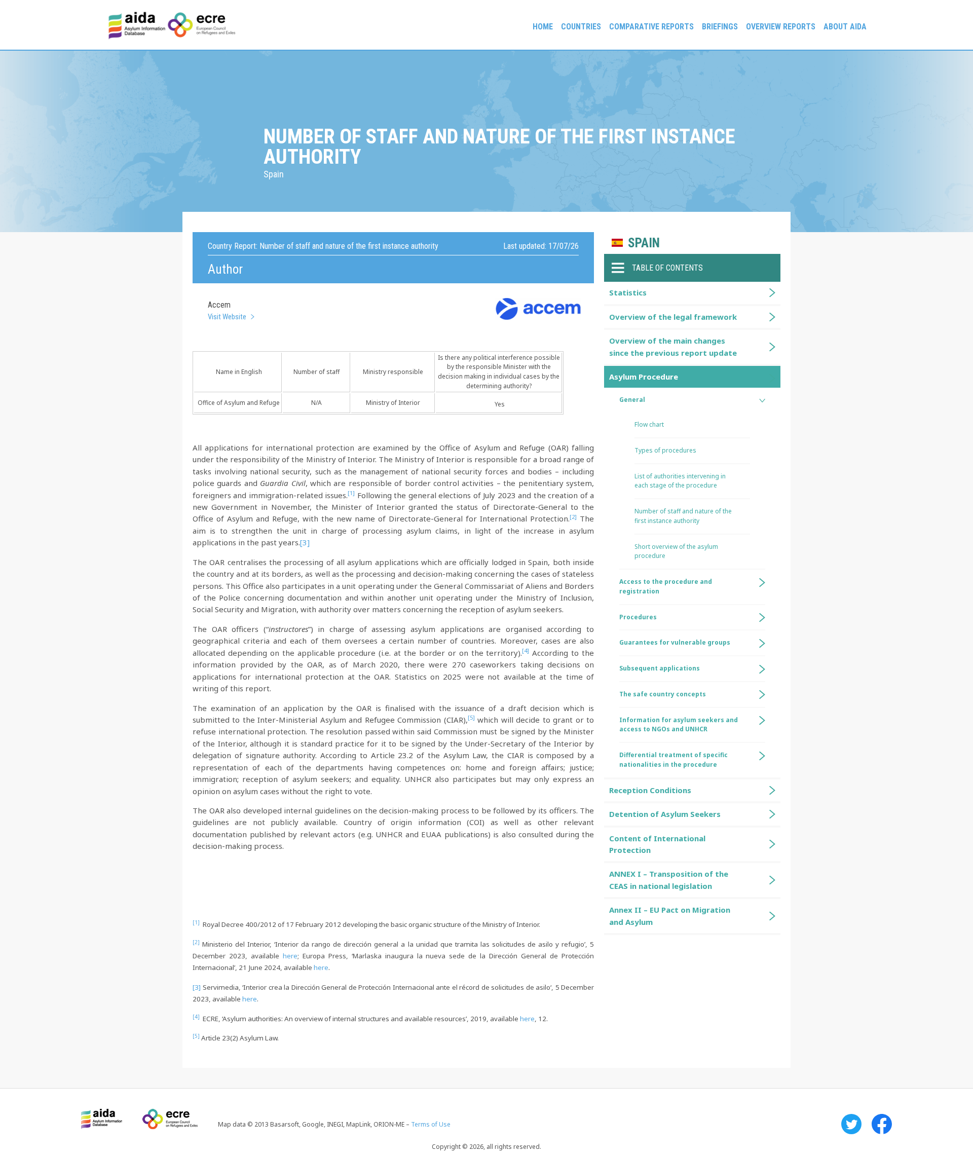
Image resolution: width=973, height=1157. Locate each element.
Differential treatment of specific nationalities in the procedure (673, 760)
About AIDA (845, 26)
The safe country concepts (662, 694)
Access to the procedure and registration (665, 586)
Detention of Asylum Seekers (665, 814)
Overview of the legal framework (673, 317)
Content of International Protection (657, 844)
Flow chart (649, 424)
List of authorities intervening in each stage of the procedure (680, 481)
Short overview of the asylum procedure (676, 551)
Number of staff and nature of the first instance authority (683, 516)
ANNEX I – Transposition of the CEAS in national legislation (668, 879)
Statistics (628, 292)
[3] (305, 542)
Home (543, 26)
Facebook (882, 1124)
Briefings (720, 26)
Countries (581, 26)
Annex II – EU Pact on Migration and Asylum (669, 915)
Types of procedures (665, 450)
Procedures (638, 617)
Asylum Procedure (643, 376)
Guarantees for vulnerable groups (674, 642)
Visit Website (227, 316)
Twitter (851, 1124)
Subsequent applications (659, 668)
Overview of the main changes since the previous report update (673, 346)
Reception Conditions (650, 790)
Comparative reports (651, 26)
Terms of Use (431, 1124)
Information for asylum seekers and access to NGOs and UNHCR (678, 725)
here (290, 955)
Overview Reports (780, 26)
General (632, 399)
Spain (644, 243)
